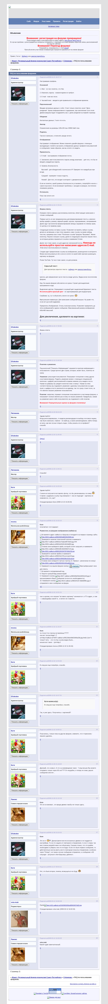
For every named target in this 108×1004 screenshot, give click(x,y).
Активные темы (53, 26)
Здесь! (42, 438)
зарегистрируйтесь (38, 56)
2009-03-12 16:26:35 (55, 938)
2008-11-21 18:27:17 (55, 77)
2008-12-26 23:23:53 (55, 832)
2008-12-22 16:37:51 (55, 695)
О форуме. (67, 61)
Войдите (25, 56)
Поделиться (44, 77)
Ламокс (14, 799)
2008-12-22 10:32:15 (55, 520)
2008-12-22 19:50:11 (55, 729)
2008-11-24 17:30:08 (55, 326)
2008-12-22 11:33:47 (55, 626)
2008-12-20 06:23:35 (55, 412)
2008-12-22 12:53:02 (55, 661)
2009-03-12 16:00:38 (55, 901)
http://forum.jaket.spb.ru (73, 40)
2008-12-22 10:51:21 (55, 592)
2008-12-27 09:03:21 (55, 867)
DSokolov (15, 78)
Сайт (29, 21)
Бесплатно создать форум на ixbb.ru (83, 984)
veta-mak (15, 902)
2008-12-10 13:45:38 (55, 360)
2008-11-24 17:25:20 (55, 205)
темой (66, 48)
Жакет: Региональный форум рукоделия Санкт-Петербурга (37, 61)
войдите (71, 269)
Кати (13, 487)
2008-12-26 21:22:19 (55, 798)
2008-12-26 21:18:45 (55, 764)
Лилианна (15, 413)
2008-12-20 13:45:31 (55, 469)
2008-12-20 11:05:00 (55, 434)
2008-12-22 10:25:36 (55, 486)
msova (13, 522)
